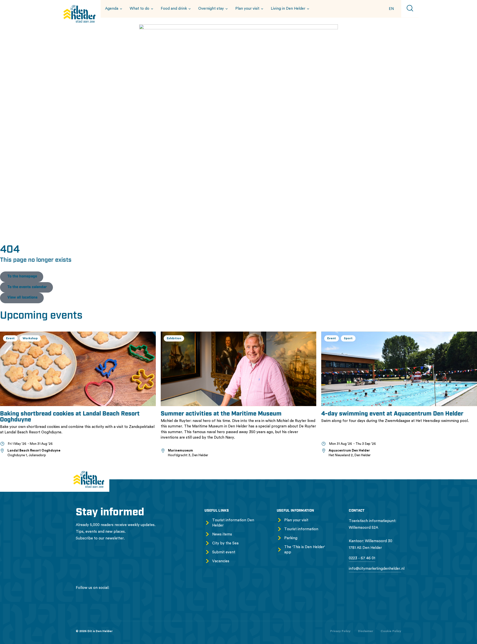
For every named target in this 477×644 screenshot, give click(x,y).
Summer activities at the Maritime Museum (221, 414)
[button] (113, 8)
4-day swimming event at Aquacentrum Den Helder (392, 414)
